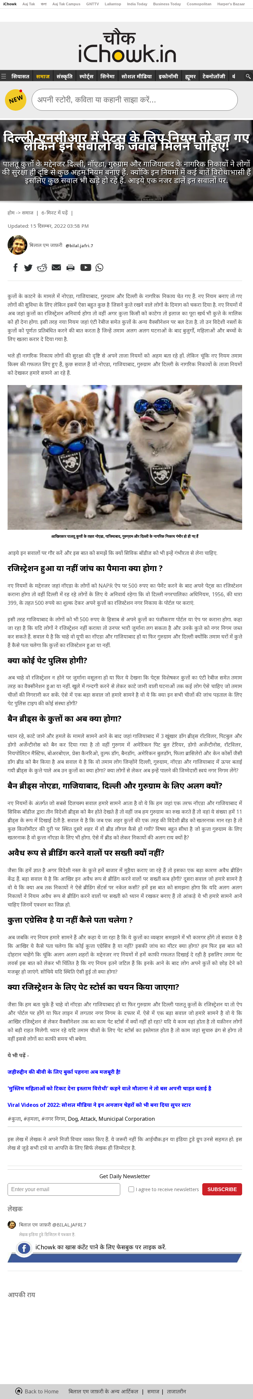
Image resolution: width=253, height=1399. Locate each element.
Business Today (167, 4)
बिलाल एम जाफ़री (35, 1225)
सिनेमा (107, 76)
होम (11, 212)
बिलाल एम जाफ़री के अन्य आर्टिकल (103, 1391)
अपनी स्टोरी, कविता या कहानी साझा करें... (96, 99)
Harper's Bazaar (231, 4)
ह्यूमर (190, 76)
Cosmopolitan (199, 4)
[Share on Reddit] (42, 267)
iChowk (9, 4)
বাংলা (43, 4)
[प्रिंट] (72, 267)
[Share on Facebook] (14, 267)
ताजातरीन (176, 1391)
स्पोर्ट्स (86, 76)
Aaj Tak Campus (66, 4)
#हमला (31, 1118)
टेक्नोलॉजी (214, 76)
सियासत (20, 76)
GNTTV (92, 4)
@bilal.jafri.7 (79, 246)
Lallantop (113, 4)
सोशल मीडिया (137, 76)
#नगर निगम (53, 1118)
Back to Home (42, 1391)
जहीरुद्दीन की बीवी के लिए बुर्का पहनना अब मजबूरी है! (64, 1071)
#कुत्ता (14, 1118)
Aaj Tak (28, 4)
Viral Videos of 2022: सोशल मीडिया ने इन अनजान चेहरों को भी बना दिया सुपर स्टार (99, 1104)
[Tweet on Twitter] (27, 267)
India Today (137, 4)
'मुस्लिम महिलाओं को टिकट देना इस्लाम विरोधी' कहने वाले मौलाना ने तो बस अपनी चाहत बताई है (109, 1088)
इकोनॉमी (168, 76)
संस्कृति (64, 76)
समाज (43, 76)
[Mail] (57, 267)
